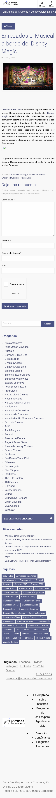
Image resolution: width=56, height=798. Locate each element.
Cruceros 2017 (9, 588)
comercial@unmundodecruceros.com (29, 678)
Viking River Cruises (16, 498)
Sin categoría (12, 466)
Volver (9, 26)
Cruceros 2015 (20, 584)
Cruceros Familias (11, 605)
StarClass (10, 474)
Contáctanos (42, 737)
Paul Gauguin (12, 430)
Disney (43, 617)
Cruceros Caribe (42, 588)
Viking (8, 494)
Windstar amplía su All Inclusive (20, 536)
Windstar (9, 510)
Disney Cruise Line (12, 109)
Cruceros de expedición (33, 593)
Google (10, 670)
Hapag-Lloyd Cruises (16, 394)
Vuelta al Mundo (43, 638)
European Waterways (16, 378)
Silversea (10, 462)
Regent (6, 638)
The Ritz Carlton (14, 478)
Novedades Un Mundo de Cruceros (24, 418)
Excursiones (8, 621)
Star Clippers (12, 470)
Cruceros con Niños (11, 593)
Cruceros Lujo (9, 609)
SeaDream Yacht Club (17, 458)
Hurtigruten (11, 406)
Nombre (6, 240)
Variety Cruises (13, 490)
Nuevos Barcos (22, 630)
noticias (45, 625)
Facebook (25, 662)
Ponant (9, 434)
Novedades (26, 178)
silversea (29, 638)
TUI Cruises (11, 482)
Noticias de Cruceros (16, 414)
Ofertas (6, 634)
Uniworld (10, 486)
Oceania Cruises (14, 422)
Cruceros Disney (18, 174)
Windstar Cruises (10, 642)
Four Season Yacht (15, 386)
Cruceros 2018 (25, 588)
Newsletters (33, 625)
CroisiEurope (12, 359)
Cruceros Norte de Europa (14, 613)
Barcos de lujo (26, 580)
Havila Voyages (13, 398)
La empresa (41, 695)
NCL (23, 625)
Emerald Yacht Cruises (17, 374)
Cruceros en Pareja (32, 601)
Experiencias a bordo (26, 621)
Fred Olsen (11, 390)
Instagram (12, 666)
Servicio (41, 733)
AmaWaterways (13, 343)
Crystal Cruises (13, 363)
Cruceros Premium (37, 613)
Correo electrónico (11, 253)
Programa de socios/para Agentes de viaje (42, 717)
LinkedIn (25, 666)
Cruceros (7, 584)
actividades (8, 576)
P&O (7, 426)
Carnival (39, 580)
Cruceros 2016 (37, 584)
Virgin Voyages (13, 502)
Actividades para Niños (26, 576)
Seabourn (10, 454)
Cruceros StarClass (11, 617)
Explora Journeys (14, 382)
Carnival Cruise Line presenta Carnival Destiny (28, 561)
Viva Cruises (12, 506)
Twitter (38, 662)
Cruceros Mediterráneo (28, 609)
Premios (25, 634)
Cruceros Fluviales (30, 605)
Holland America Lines (17, 402)
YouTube (38, 666)
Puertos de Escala (15, 438)
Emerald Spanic (13, 371)
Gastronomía (44, 621)
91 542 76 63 (44, 674)
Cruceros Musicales (10, 178)
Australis (9, 351)
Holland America (10, 625)
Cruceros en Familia (36, 174)
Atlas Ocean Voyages (16, 347)
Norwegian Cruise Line (17, 410)
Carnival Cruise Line (16, 355)
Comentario (8, 199)
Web (4, 265)
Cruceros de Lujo (10, 597)
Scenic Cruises (13, 450)
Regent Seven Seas (16, 442)
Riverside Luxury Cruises (19, 446)
